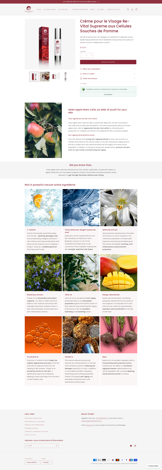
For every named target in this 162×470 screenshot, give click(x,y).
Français (46, 462)
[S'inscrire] (56, 445)
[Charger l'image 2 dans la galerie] (45, 77)
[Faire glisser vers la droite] (73, 77)
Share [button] (84, 84)
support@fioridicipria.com (91, 421)
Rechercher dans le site (33, 418)
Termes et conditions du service (36, 431)
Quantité (83, 51)
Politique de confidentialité (34, 425)
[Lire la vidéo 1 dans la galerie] (55, 77)
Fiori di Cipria (99, 463)
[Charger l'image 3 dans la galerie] (66, 77)
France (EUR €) (31, 462)
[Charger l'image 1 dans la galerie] (34, 77)
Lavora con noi (30, 435)
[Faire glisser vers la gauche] (27, 77)
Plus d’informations (108, 94)
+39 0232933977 (101, 418)
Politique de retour (31, 428)
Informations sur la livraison (35, 421)
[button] (64, 9)
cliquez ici (90, 425)
